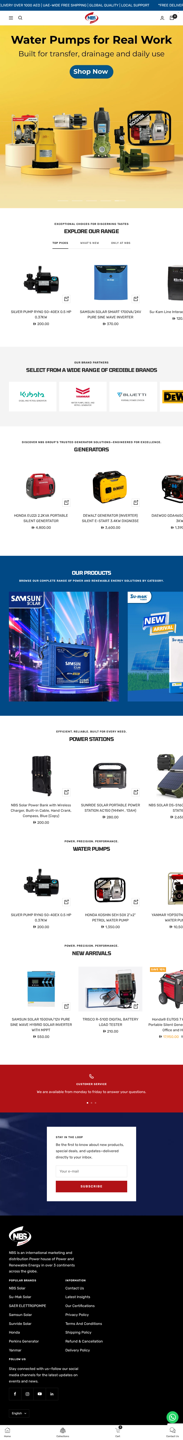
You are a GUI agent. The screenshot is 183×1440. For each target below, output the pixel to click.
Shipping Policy (78, 1332)
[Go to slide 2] (91, 1103)
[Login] (162, 18)
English (17, 1413)
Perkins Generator (24, 1341)
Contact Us (74, 1288)
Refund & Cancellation (84, 1341)
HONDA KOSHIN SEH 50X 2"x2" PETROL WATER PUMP (110, 917)
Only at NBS (121, 243)
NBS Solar (17, 1288)
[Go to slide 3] (95, 1103)
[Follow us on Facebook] (15, 1394)
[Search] (20, 18)
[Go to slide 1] (87, 1103)
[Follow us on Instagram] (27, 1394)
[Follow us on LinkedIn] (52, 1394)
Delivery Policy (77, 1350)
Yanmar (15, 1350)
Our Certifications (80, 1306)
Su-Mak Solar (20, 1297)
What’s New (89, 243)
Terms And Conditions (83, 1324)
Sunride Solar (20, 1324)
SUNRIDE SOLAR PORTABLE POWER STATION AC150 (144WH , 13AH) (110, 808)
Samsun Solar (20, 1315)
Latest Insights (77, 1297)
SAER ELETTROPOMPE (27, 1306)
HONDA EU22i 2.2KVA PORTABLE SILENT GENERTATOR (41, 518)
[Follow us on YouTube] (39, 1394)
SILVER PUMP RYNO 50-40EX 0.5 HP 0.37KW (41, 314)
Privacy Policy (77, 1315)
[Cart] (172, 18)
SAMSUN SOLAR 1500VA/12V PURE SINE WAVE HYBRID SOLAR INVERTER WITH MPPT (41, 1024)
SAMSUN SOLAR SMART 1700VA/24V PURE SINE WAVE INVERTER (110, 314)
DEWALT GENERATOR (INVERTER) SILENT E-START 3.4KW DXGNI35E (110, 518)
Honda (14, 1332)
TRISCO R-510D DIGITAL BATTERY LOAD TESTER (110, 1022)
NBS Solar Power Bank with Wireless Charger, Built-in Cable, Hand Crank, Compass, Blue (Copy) (41, 810)
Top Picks (60, 243)
